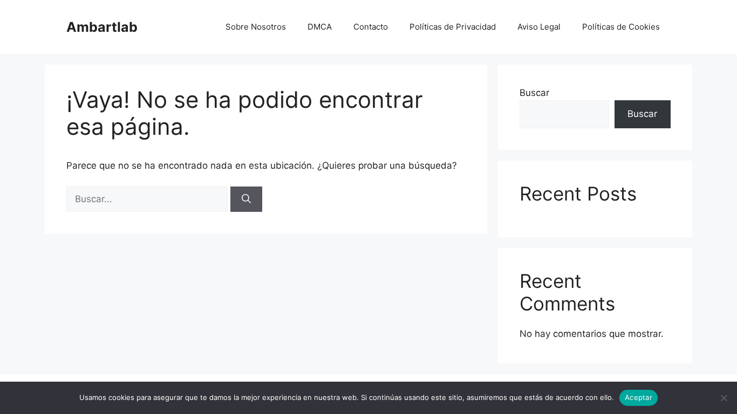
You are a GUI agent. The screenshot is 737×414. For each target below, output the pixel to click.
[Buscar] (246, 199)
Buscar (534, 92)
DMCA (320, 27)
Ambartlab (102, 27)
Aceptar (638, 397)
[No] (723, 397)
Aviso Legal (539, 27)
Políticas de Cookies (621, 27)
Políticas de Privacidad (453, 27)
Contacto (370, 27)
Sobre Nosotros (256, 27)
